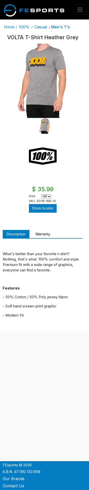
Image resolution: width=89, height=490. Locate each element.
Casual (40, 26)
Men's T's (60, 26)
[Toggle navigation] (80, 9)
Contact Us (13, 485)
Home (9, 27)
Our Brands (13, 478)
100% (24, 26)
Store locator (43, 208)
